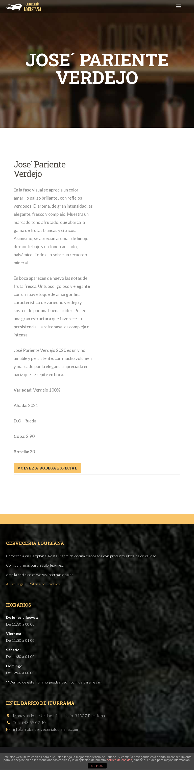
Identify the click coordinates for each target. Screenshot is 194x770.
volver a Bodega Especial (47, 468)
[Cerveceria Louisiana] (21, 6)
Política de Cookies (44, 584)
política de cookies (119, 760)
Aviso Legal (15, 584)
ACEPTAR (97, 765)
